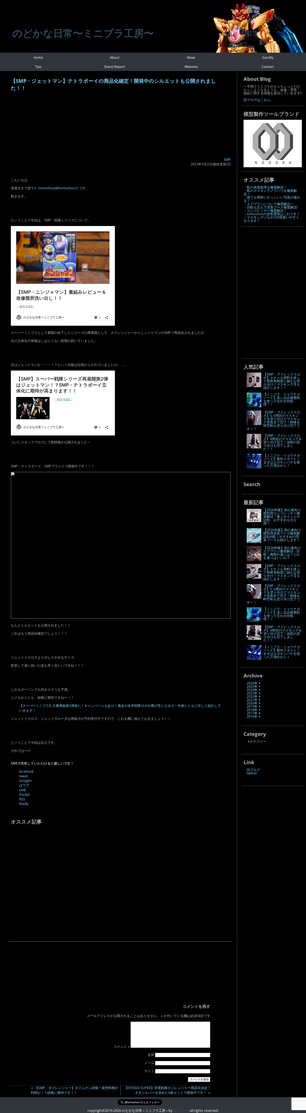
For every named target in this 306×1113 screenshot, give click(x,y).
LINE (22, 790)
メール (149, 1063)
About (114, 57)
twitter (252, 773)
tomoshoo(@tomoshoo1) (58, 188)
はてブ (24, 785)
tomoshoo (180, 1110)
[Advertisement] (121, 125)
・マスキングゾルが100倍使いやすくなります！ (271, 219)
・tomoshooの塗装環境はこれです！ (272, 214)
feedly (24, 803)
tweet (23, 776)
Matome (191, 66)
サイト (149, 1071)
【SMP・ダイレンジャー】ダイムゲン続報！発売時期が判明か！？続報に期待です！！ (74, 1090)
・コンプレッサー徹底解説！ (265, 210)
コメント (122, 1046)
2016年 (252, 716)
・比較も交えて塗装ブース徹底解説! (271, 207)
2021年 (252, 699)
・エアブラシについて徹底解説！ (269, 204)
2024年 (252, 690)
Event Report (114, 66)
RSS (22, 799)
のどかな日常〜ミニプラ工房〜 (83, 33)
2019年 (252, 706)
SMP (227, 159)
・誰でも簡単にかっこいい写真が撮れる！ (272, 199)
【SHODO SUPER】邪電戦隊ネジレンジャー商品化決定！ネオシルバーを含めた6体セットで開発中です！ (167, 1090)
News (191, 57)
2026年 (252, 683)
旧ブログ (253, 769)
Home (38, 57)
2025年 (252, 686)
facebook (26, 771)
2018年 (252, 709)
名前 (151, 1054)
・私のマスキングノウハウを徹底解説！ (270, 192)
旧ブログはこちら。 (259, 99)
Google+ (25, 780)
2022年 (252, 696)
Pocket (24, 794)
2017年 (252, 713)
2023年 (252, 693)
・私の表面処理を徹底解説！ (265, 187)
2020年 (252, 703)
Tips (38, 66)
